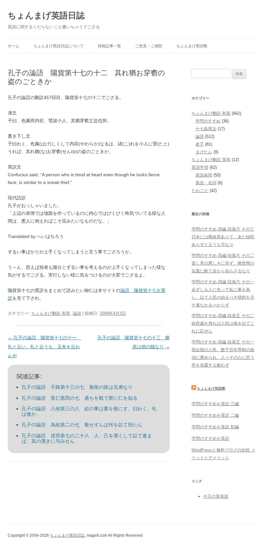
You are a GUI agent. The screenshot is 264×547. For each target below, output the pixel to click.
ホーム (13, 46)
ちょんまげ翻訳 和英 (50, 313)
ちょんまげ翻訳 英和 (211, 159)
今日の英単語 (215, 496)
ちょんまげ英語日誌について (58, 46)
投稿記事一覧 (109, 46)
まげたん (203, 152)
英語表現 (203, 175)
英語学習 (200, 167)
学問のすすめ (208, 121)
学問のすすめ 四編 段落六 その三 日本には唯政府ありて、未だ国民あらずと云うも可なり (223, 237)
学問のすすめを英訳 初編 (215, 426)
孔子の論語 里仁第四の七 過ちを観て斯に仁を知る (79, 398)
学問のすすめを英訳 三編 (215, 403)
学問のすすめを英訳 (210, 438)
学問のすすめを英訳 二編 (215, 415)
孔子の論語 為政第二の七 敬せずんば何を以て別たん (82, 424)
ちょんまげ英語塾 (191, 46)
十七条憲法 (205, 128)
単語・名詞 (205, 182)
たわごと (200, 190)
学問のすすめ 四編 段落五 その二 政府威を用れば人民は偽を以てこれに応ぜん (223, 323)
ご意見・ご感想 (148, 46)
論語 (77, 313)
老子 (199, 144)
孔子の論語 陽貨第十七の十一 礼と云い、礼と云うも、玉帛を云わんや (44, 346)
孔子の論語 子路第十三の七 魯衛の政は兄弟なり (77, 387)
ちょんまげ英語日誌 (46, 15)
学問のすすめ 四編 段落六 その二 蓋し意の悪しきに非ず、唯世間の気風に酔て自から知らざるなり (223, 263)
